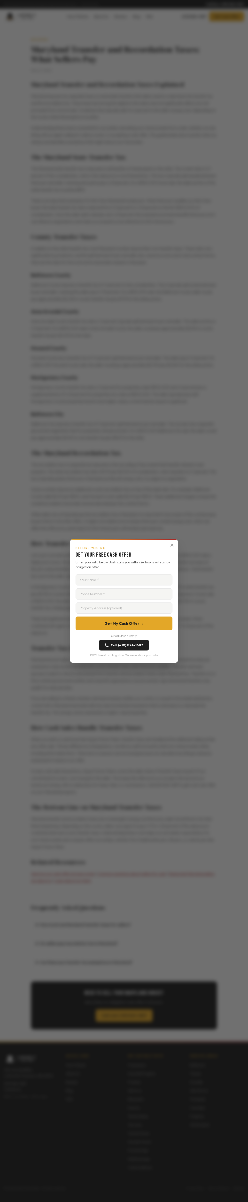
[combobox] (124, 608)
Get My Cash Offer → (124, 623)
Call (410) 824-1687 (127, 645)
